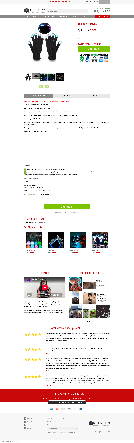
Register (88, 2)
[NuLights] (35, 9)
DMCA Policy (63, 434)
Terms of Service (52, 432)
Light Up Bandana (96, 250)
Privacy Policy (62, 432)
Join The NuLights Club (102, 16)
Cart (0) (106, 2)
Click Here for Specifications (32, 178)
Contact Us (28, 19)
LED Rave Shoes (51, 250)
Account (96, 2)
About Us (49, 418)
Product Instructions (68, 421)
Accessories (75, 16)
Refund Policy (72, 432)
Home (26, 16)
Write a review (42, 222)
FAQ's (64, 418)
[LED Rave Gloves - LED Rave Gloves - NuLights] (44, 61)
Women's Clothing (49, 16)
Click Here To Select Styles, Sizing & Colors (67, 212)
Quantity (81, 39)
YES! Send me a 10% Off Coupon (67, 402)
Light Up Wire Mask (74, 250)
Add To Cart (67, 206)
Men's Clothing (63, 16)
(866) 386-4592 (102, 11)
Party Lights (36, 16)
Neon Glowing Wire (30, 250)
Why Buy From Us (51, 421)
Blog (84, 16)
